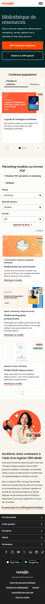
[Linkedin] (30, 552)
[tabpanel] (22, 121)
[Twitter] (24, 552)
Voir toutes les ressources (23, 45)
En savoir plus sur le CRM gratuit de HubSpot (22, 507)
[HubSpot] (8, 3)
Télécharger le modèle (13, 280)
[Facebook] (6, 552)
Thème (5, 190)
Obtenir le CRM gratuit (22, 55)
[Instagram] (12, 552)
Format (5, 214)
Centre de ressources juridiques (22, 583)
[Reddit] (36, 552)
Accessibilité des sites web (22, 593)
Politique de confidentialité (17, 588)
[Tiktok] (42, 552)
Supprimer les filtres (21, 225)
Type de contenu (9, 202)
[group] (22, 116)
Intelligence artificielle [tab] (11, 83)
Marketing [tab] (34, 84)
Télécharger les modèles (14, 335)
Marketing (10, 183)
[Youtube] (18, 552)
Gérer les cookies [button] (22, 597)
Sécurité (35, 588)
